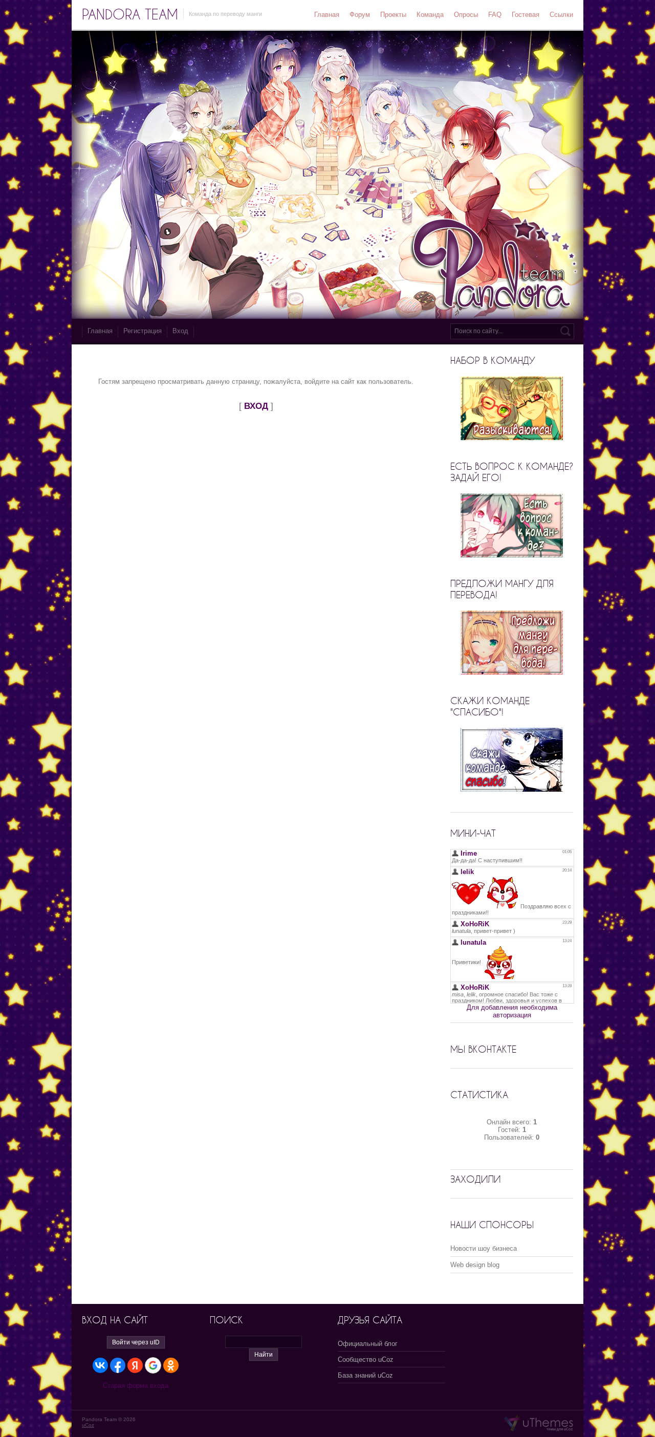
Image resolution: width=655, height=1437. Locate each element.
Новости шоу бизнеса (483, 1248)
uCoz (88, 1425)
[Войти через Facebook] (117, 1365)
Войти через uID (136, 1342)
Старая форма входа (135, 1385)
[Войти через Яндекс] (135, 1365)
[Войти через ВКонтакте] (100, 1365)
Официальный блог (368, 1343)
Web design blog (474, 1265)
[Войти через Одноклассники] (171, 1365)
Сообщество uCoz (366, 1359)
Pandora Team (130, 14)
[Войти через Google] (153, 1365)
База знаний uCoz (365, 1375)
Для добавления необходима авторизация (512, 1011)
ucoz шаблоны (538, 1424)
